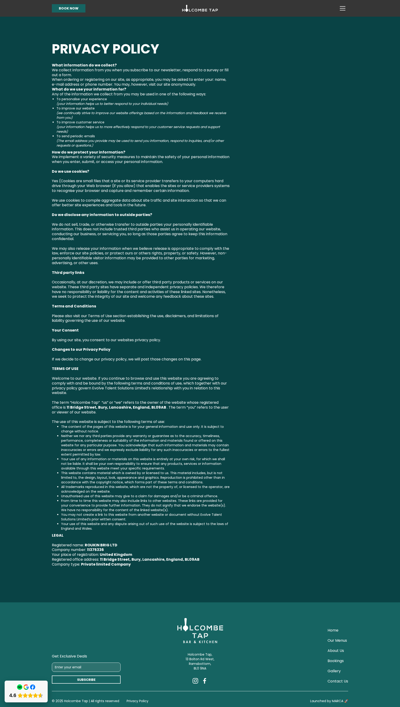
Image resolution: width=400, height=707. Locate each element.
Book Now (68, 8)
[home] (200, 8)
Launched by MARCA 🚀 (329, 701)
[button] (342, 8)
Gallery (334, 671)
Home (333, 630)
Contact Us (338, 681)
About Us (336, 650)
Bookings (336, 661)
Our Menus (337, 640)
